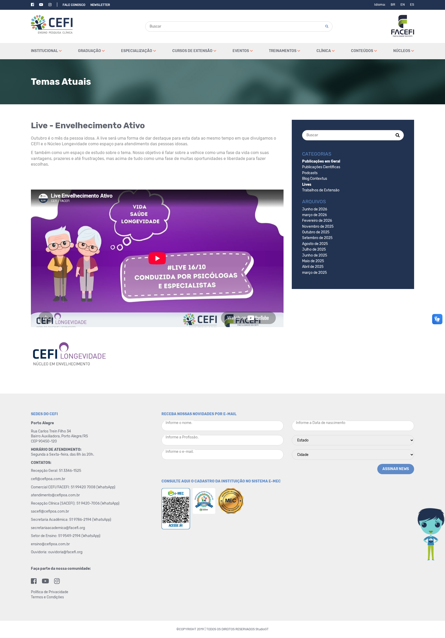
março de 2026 (314, 215)
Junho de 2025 (314, 255)
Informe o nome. (179, 423)
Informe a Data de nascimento (320, 423)
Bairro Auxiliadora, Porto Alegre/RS (60, 436)
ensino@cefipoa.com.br (50, 544)
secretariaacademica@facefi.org (58, 528)
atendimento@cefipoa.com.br (55, 495)
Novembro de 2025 (317, 226)
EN (402, 4)
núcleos (401, 51)
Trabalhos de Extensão (320, 190)
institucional (44, 51)
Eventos (241, 51)
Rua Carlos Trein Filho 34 (51, 431)
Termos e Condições (47, 597)
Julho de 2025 (314, 249)
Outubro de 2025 (315, 232)
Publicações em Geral (321, 161)
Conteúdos (362, 51)
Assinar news (395, 469)
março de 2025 (314, 272)
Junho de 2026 (314, 209)
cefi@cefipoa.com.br (48, 479)
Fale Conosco (74, 5)
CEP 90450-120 (44, 441)
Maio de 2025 (313, 261)
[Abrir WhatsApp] (432, 625)
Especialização (136, 51)
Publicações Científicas (321, 167)
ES (412, 4)
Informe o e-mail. (180, 451)
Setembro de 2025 (317, 238)
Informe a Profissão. (182, 437)
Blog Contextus (314, 178)
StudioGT (262, 629)
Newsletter (100, 5)
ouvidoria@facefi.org (65, 552)
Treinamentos (282, 51)
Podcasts (310, 173)
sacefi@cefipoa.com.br (50, 511)
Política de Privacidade (49, 592)
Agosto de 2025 (315, 244)
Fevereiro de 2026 (317, 220)
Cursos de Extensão (192, 51)
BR (393, 4)
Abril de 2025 (312, 267)
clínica (323, 51)
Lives (306, 184)
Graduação (89, 51)
